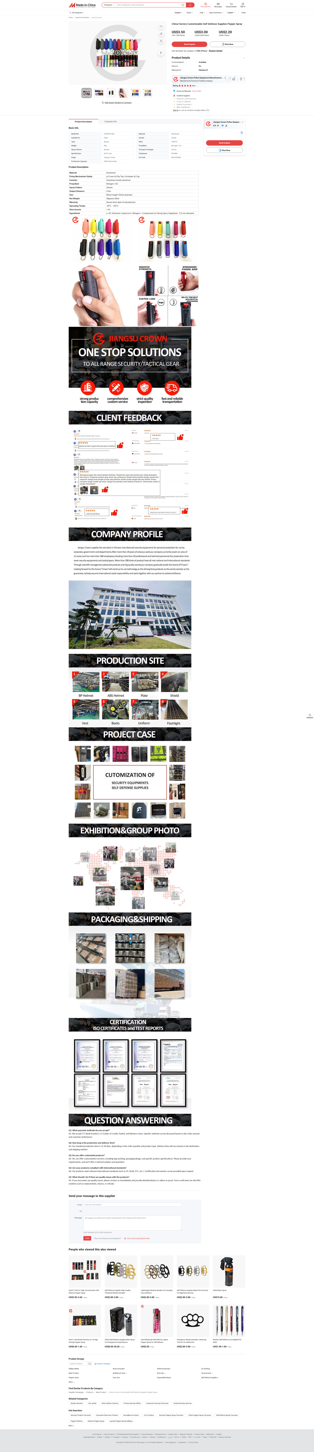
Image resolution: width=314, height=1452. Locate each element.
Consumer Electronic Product (107, 1415)
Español (107, 1437)
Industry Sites (172, 1434)
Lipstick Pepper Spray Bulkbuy (121, 1421)
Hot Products (96, 1434)
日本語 (184, 1437)
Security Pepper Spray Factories (171, 1415)
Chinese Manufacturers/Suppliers (128, 1434)
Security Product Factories (81, 1415)
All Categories (77, 12)
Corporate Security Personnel (157, 1403)
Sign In (175, 110)
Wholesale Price (160, 1434)
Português (116, 1437)
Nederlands (161, 1437)
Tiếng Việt (213, 1437)
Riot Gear (160, 1373)
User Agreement (170, 1442)
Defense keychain (163, 1368)
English (99, 1437)
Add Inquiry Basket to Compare (118, 102)
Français (125, 1437)
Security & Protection (82, 17)
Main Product (74, 1373)
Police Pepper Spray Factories (199, 1415)
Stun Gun (116, 1377)
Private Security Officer (132, 1403)
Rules (244, 12)
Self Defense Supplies (209, 1377)
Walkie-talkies (74, 1368)
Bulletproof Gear (119, 1373)
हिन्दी (190, 1437)
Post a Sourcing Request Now (137, 1238)
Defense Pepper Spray (96, 1421)
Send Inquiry (189, 44)
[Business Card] (242, 132)
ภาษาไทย (197, 1437)
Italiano (144, 1437)
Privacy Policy (193, 1442)
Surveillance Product (131, 1415)
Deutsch (152, 1437)
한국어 (177, 1437)
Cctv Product (149, 1415)
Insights (219, 1434)
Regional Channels (186, 1434)
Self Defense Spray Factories (227, 1415)
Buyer (189, 12)
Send (87, 1238)
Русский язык (135, 1437)
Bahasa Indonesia (225, 1437)
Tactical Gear (206, 1373)
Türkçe (205, 1437)
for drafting (205, 1368)
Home (71, 17)
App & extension (215, 12)
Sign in (242, 6)
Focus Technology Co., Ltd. (141, 1442)
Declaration (182, 1442)
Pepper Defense (77, 1421)
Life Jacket (92, 1403)
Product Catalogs (103, 1363)
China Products (109, 1434)
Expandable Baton (164, 1377)
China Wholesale (147, 1434)
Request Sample (215, 51)
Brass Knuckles (118, 1368)
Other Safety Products (110, 1403)
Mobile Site (210, 1434)
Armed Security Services (182, 1403)
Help (201, 12)
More (71, 1425)
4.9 (214, 125)
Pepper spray (74, 1377)
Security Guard (97, 17)
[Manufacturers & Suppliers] (82, 5)
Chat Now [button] (229, 44)
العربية (170, 1437)
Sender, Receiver (77, 1403)
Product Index (199, 1434)
